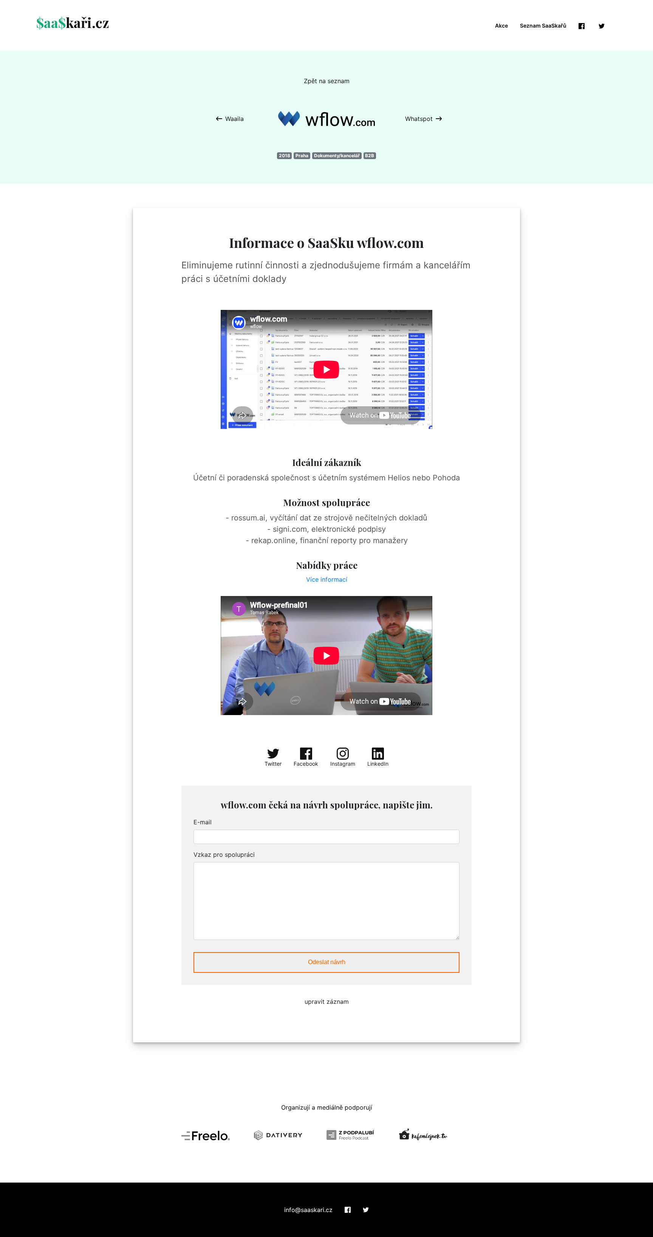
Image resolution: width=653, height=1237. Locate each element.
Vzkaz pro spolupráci (224, 854)
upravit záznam (327, 1001)
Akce (501, 25)
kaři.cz (72, 22)
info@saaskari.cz (308, 1210)
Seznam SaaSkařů (543, 25)
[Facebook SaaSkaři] (348, 1210)
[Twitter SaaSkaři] (366, 1210)
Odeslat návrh (326, 962)
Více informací (326, 579)
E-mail (202, 822)
